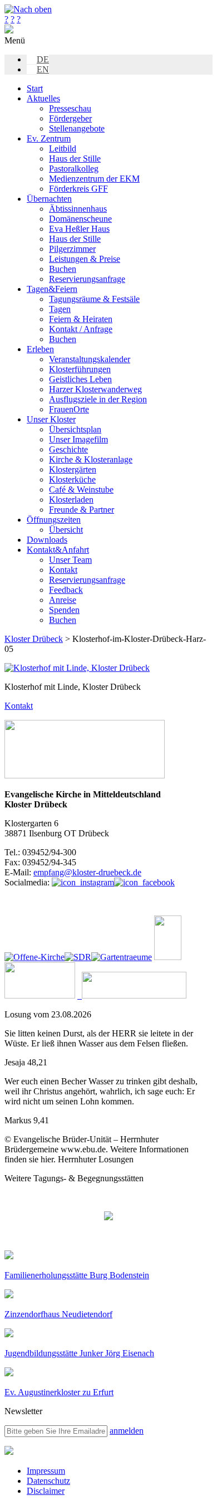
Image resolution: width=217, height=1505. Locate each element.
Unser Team (70, 559)
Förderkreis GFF (78, 188)
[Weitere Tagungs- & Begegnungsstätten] (108, 1216)
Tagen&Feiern (52, 289)
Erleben (40, 349)
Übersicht (66, 529)
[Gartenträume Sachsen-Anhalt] (121, 957)
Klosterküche (72, 479)
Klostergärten (72, 469)
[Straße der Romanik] (78, 957)
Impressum (46, 1470)
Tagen (60, 309)
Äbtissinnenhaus (78, 208)
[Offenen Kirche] (34, 957)
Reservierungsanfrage (87, 279)
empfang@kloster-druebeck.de (87, 872)
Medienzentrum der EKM (94, 178)
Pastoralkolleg (73, 168)
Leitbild (62, 148)
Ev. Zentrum (49, 138)
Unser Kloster (51, 419)
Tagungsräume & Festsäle (94, 299)
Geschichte (68, 449)
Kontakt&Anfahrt (58, 549)
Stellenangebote (77, 128)
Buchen (62, 269)
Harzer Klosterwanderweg (95, 389)
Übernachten (49, 198)
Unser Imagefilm (78, 439)
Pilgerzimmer (72, 249)
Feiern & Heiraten (80, 319)
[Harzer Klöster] (39, 995)
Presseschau (70, 108)
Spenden (64, 610)
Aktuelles (43, 98)
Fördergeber (70, 118)
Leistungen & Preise (84, 259)
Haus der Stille (75, 158)
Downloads (47, 539)
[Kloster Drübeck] (8, 30)
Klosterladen (71, 499)
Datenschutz (48, 1480)
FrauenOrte (69, 409)
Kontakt (63, 569)
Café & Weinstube (81, 489)
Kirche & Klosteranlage (90, 459)
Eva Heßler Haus (79, 228)
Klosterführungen (80, 369)
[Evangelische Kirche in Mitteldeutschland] (8, 1452)
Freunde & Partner (81, 509)
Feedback (66, 590)
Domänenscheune (80, 218)
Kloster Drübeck (33, 639)
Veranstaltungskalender (89, 359)
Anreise (62, 600)
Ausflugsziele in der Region (98, 399)
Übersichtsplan (75, 429)
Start (35, 88)
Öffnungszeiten (54, 519)
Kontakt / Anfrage (80, 329)
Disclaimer (46, 1491)
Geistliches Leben (80, 379)
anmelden (127, 1430)
